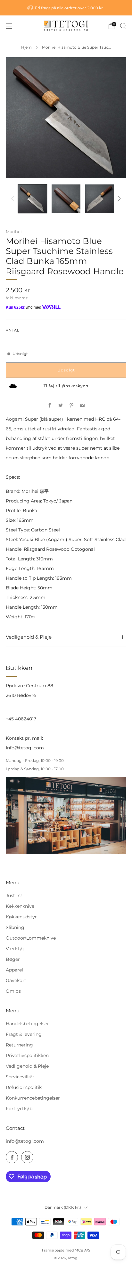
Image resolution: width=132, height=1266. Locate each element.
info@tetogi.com (25, 1141)
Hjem (26, 47)
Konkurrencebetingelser (33, 1098)
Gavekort (16, 980)
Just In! (14, 895)
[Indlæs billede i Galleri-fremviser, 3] (99, 198)
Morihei (14, 231)
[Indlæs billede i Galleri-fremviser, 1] (32, 198)
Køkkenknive (20, 906)
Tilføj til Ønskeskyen (66, 385)
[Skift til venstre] (14, 198)
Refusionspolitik (24, 1087)
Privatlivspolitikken (27, 1055)
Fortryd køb (19, 1108)
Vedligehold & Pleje (27, 1066)
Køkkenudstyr (21, 916)
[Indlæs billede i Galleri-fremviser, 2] (65, 198)
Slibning (15, 927)
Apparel (14, 969)
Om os (13, 991)
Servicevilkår (20, 1076)
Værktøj (15, 948)
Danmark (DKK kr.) (63, 1207)
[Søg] (123, 26)
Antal (12, 330)
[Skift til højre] (118, 198)
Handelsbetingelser (27, 1023)
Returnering (19, 1044)
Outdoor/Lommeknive (31, 938)
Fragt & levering (24, 1034)
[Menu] (9, 26)
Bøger (13, 959)
